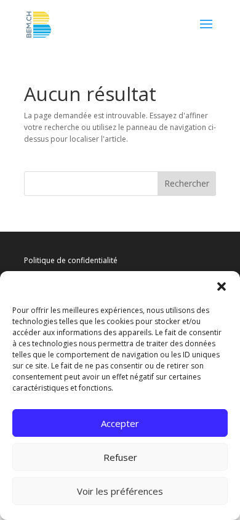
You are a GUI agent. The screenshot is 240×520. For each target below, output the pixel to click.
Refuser (120, 457)
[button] (221, 286)
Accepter (120, 423)
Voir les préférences (120, 491)
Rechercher (186, 183)
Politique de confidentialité (71, 260)
